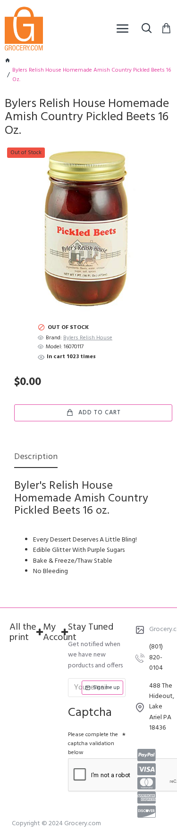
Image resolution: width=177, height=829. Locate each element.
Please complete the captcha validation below (93, 743)
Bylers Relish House (87, 338)
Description (36, 458)
